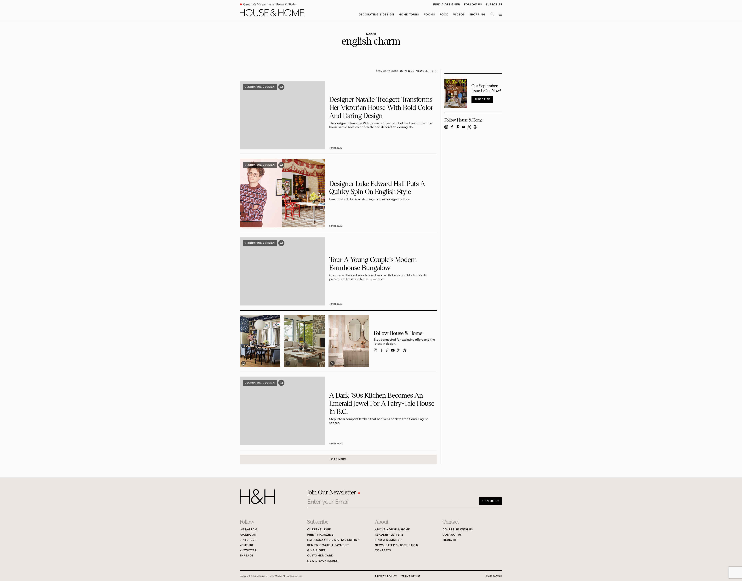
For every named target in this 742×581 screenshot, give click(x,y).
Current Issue (319, 529)
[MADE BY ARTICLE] (494, 576)
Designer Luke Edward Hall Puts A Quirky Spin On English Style (377, 188)
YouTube (247, 545)
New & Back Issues (322, 560)
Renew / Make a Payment (328, 545)
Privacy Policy (386, 576)
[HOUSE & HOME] (272, 12)
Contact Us (452, 534)
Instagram (248, 529)
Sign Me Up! (490, 501)
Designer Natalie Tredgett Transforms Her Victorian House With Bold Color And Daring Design (381, 108)
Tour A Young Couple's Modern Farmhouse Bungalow (373, 264)
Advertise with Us (457, 529)
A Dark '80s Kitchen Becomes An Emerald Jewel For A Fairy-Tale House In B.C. (381, 403)
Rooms (429, 14)
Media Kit (450, 540)
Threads (247, 555)
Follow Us (473, 4)
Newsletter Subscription (396, 545)
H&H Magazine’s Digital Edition (333, 540)
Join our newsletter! (418, 71)
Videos (459, 14)
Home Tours (409, 14)
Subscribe (494, 4)
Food (444, 14)
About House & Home (392, 529)
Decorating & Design (376, 14)
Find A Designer (446, 4)
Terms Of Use (411, 576)
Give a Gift (316, 550)
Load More (338, 459)
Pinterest (248, 540)
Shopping (477, 14)
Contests (383, 550)
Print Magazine (320, 534)
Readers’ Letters (389, 534)
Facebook (248, 534)
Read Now (336, 147)
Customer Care (320, 555)
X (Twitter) (249, 550)
